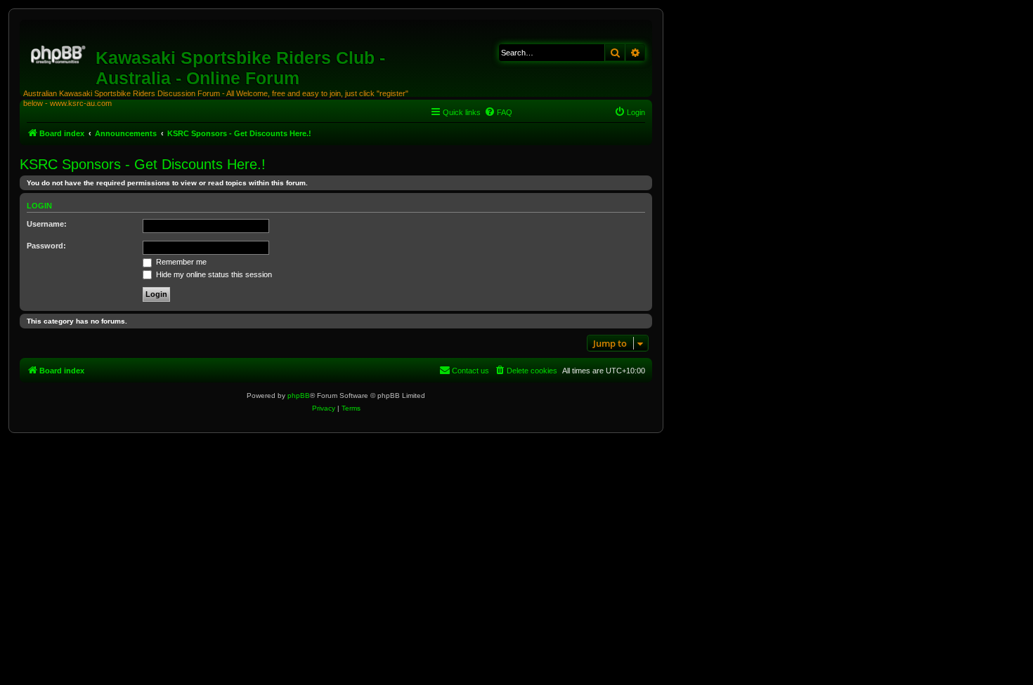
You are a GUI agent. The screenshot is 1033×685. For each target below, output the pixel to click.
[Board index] (59, 52)
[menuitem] (498, 112)
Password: (46, 245)
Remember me (180, 262)
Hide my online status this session (213, 274)
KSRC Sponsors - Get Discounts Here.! (143, 164)
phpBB (298, 395)
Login (39, 205)
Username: (47, 224)
